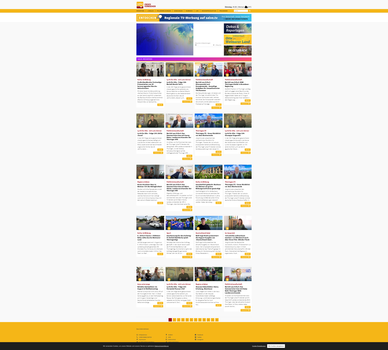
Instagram (200, 339)
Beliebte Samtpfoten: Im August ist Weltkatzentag (147, 288)
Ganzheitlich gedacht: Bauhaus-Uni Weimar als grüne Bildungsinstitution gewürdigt (208, 186)
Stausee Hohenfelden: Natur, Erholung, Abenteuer (207, 288)
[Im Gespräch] (238, 50)
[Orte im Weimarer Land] (238, 39)
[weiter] (212, 319)
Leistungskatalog (173, 342)
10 (208, 320)
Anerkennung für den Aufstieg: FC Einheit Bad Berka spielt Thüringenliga (179, 238)
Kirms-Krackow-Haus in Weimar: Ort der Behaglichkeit (149, 185)
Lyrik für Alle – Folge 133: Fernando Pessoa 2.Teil (177, 288)
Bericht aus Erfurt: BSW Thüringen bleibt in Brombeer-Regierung (237, 84)
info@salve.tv (143, 335)
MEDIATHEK (140, 11)
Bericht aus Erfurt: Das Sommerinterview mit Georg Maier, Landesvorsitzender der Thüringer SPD (179, 136)
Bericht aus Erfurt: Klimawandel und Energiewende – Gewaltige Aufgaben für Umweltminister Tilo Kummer (208, 86)
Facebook (200, 335)
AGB (169, 337)
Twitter (199, 337)
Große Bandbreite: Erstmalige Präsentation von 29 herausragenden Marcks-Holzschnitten (149, 85)
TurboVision (150, 342)
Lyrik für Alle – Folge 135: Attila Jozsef (149, 134)
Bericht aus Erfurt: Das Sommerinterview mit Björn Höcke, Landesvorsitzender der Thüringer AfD (179, 187)
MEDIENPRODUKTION (209, 11)
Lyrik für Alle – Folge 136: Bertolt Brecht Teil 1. (177, 83)
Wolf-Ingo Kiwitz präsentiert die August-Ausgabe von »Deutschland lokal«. (207, 238)
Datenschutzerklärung (162, 346)
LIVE (197, 11)
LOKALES (150, 11)
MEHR (160, 105)
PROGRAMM (223, 11)
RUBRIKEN (189, 11)
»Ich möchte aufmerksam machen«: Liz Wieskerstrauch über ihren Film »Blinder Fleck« (237, 238)
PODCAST (186, 102)
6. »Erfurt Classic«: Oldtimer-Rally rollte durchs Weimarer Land (149, 238)
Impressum (142, 339)
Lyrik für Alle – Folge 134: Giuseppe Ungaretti (235, 134)
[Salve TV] (146, 4)
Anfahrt (170, 335)
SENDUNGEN (178, 11)
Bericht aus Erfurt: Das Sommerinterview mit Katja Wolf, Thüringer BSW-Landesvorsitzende (236, 290)
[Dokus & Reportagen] (238, 28)
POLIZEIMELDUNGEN (164, 11)
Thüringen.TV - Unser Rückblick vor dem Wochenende (208, 134)
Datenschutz (172, 339)
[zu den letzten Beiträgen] (217, 319)
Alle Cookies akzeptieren (276, 346)
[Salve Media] (193, 18)
